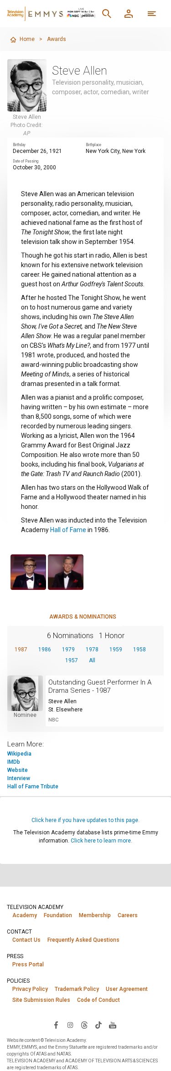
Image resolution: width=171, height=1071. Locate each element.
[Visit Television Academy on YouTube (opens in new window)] (113, 1024)
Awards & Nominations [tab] (82, 617)
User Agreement (127, 989)
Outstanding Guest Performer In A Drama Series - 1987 (99, 686)
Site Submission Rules (41, 1000)
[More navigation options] (152, 14)
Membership (95, 915)
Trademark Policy (77, 989)
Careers (128, 915)
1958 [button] (139, 649)
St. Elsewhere (65, 709)
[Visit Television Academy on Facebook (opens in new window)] (56, 1024)
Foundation (58, 915)
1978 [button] (92, 649)
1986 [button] (44, 649)
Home (27, 39)
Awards (56, 39)
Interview (18, 778)
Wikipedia (19, 754)
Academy (24, 915)
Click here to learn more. (101, 841)
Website (17, 770)
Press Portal (28, 964)
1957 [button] (71, 660)
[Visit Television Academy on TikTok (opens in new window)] (98, 1024)
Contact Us (26, 940)
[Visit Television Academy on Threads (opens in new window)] (84, 1024)
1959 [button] (115, 649)
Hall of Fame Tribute (32, 786)
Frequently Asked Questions (83, 940)
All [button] (92, 660)
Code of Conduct (98, 1000)
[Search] (107, 14)
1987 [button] (21, 649)
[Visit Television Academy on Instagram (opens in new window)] (70, 1024)
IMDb (13, 762)
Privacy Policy (30, 989)
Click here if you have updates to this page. (85, 820)
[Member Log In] (129, 14)
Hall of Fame (68, 529)
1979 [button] (68, 649)
